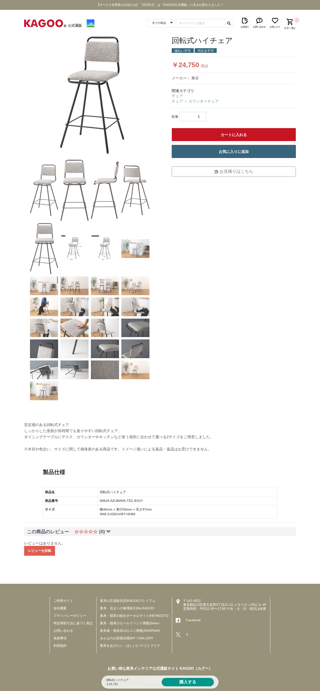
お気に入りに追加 (234, 152)
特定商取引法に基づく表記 (73, 623)
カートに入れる (234, 135)
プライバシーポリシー (69, 615)
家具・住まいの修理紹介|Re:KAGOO (127, 608)
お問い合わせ (63, 630)
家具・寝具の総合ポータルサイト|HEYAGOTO (134, 615)
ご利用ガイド (63, 601)
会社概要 (60, 608)
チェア (177, 96)
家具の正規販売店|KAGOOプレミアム (128, 601)
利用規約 (60, 645)
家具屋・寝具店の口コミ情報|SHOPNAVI (130, 630)
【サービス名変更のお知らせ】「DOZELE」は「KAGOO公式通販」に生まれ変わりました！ (160, 5)
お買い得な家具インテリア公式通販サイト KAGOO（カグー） (160, 668)
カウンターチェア (204, 101)
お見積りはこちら (235, 171)
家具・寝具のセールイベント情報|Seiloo (129, 623)
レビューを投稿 (39, 550)
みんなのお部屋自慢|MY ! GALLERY (126, 638)
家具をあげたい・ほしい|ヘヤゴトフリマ (130, 645)
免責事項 (60, 638)
